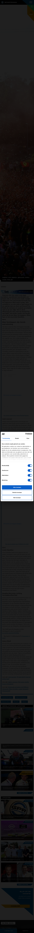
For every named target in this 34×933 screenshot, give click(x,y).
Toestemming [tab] (6, 438)
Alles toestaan (17, 487)
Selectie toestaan (17, 492)
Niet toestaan (17, 497)
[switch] (30, 470)
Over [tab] (28, 438)
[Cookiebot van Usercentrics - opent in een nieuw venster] (25, 434)
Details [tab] (17, 438)
